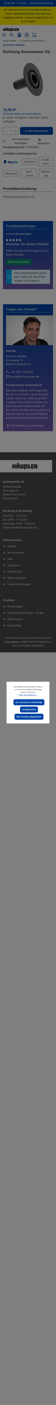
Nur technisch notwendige (28, 702)
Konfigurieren (29, 709)
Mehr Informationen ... (28, 695)
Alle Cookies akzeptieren (29, 716)
